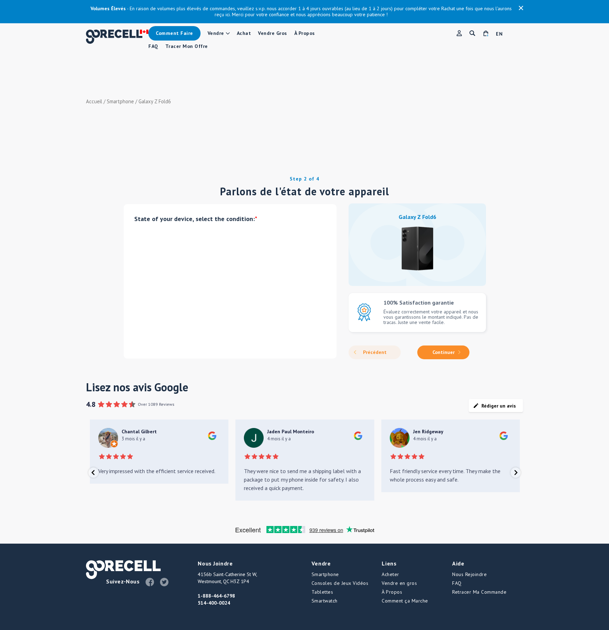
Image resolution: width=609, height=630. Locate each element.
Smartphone (120, 101)
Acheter (390, 574)
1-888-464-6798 (216, 596)
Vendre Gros (272, 33)
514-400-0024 (214, 603)
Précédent (375, 352)
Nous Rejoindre (469, 574)
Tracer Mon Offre (186, 46)
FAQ (153, 46)
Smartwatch (325, 601)
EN (499, 34)
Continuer (443, 352)
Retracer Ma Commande (479, 592)
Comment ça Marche (405, 601)
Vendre (216, 33)
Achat (244, 33)
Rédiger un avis (498, 406)
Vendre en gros (399, 583)
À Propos (304, 33)
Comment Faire (174, 33)
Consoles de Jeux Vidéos (340, 583)
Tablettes (322, 592)
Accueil (94, 101)
